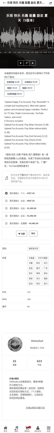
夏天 (38, 268)
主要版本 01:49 (30, 82)
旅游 (31, 278)
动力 (46, 263)
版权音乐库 (33, 248)
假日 (38, 263)
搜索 (16, 431)
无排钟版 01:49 (13, 82)
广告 (46, 268)
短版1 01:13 (12, 88)
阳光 (38, 283)
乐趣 (31, 263)
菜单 (48, 431)
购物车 (27, 429)
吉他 (31, 268)
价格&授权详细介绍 (35, 407)
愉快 (38, 273)
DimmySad (37, 341)
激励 (46, 278)
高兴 (46, 283)
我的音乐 (37, 431)
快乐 (31, 273)
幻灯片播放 (43, 258)
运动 (31, 283)
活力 (38, 278)
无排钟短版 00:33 (14, 94)
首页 (5, 431)
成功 (46, 273)
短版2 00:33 (27, 88)
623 (39, 361)
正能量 (31, 258)
